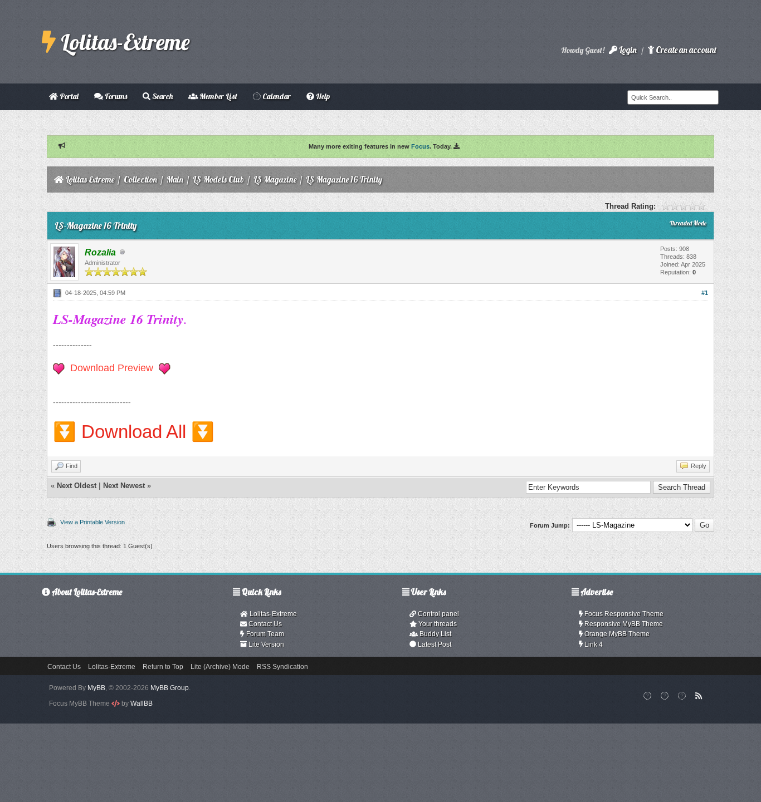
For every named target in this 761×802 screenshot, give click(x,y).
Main (175, 179)
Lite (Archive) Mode (220, 667)
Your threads (437, 624)
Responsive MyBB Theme (623, 624)
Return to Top (163, 667)
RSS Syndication (282, 667)
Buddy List (434, 634)
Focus (420, 146)
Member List (217, 96)
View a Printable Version (92, 522)
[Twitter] (682, 695)
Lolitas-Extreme (123, 42)
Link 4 (593, 644)
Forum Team (264, 634)
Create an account (685, 50)
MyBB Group (169, 688)
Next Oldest (76, 485)
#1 (704, 292)
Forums (115, 96)
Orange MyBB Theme (616, 634)
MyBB (96, 688)
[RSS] (699, 695)
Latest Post (433, 644)
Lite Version (265, 644)
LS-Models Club (218, 179)
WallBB (141, 703)
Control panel (437, 614)
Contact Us (264, 624)
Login (627, 50)
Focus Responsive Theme (623, 614)
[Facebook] (648, 695)
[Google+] (664, 695)
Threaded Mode (688, 223)
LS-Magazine (274, 179)
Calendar (276, 96)
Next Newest (124, 485)
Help (322, 96)
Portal (68, 96)
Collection (140, 179)
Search (161, 96)
